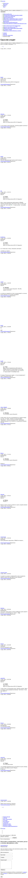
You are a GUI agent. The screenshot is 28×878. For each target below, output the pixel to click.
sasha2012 (3, 678)
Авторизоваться (4, 845)
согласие (5, 873)
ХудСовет (5, 820)
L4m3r (2, 281)
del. (1, 191)
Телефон (2, 857)
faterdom (2, 608)
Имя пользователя (5, 852)
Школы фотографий (17, 28)
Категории (3, 11)
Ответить (3, 84)
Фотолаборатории (16, 25)
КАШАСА (3, 237)
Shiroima (2, 114)
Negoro (2, 643)
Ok (1, 876)
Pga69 (2, 361)
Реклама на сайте (7, 823)
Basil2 (2, 325)
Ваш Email (3, 854)
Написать (3, 869)
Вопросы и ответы (16, 30)
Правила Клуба (6, 816)
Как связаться (6, 821)
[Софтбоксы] (14, 814)
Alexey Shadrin (4, 407)
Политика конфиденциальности (10, 826)
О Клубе (5, 818)
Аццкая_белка (4, 572)
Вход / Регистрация (7, 819)
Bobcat (2, 453)
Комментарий (4, 860)
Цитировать (7, 84)
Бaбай (2, 77)
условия (24, 872)
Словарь (10, 29)
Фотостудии (13, 27)
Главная (5, 32)
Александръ (3, 536)
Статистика (5, 822)
